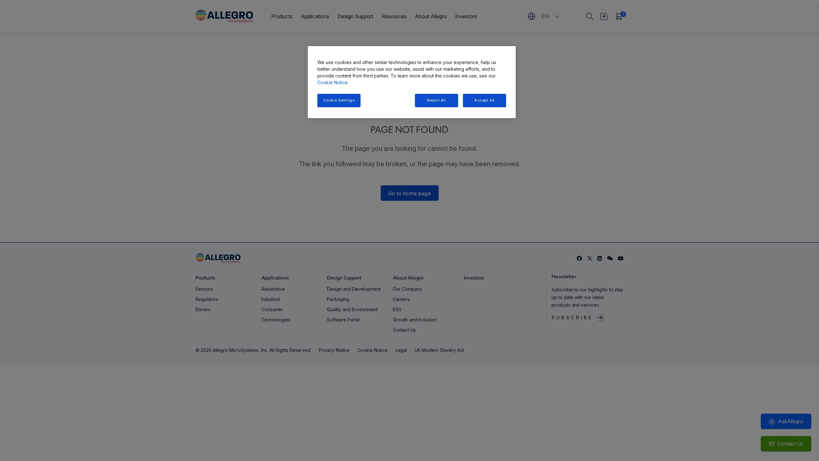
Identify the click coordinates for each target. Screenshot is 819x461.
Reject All (436, 100)
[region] (412, 82)
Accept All (484, 100)
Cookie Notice (332, 82)
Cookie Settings (339, 100)
